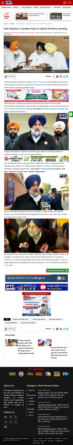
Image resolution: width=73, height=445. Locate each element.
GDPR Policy (36, 443)
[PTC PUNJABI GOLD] (39, 374)
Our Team (51, 440)
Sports (31, 415)
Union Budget (46, 169)
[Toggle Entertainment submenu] (51, 7)
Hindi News (67, 7)
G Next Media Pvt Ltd (13, 440)
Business (32, 390)
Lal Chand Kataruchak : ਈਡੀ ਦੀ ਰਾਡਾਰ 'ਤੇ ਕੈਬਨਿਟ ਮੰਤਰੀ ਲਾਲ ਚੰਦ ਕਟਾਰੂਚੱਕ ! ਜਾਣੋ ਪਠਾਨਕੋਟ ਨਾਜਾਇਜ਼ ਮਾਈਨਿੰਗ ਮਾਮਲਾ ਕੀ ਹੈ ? (53, 407)
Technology (30, 409)
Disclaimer (44, 440)
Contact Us (36, 440)
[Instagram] (60, 76)
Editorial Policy (49, 438)
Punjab (12, 23)
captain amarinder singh (20, 319)
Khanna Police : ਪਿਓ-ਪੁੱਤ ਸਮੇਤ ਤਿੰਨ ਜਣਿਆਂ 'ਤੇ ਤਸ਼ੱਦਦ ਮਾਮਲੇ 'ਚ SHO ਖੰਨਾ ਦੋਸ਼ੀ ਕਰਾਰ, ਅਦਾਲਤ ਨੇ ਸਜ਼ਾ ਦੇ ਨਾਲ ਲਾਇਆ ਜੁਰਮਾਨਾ (53, 395)
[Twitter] (53, 77)
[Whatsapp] (64, 76)
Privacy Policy (59, 440)
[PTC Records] (21, 374)
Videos (35, 7)
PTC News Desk (16, 32)
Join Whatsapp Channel (55, 270)
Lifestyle (32, 401)
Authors (65, 438)
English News (6, 7)
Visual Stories (27, 7)
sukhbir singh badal (39, 319)
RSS (42, 443)
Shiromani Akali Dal (55, 319)
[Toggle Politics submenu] (19, 7)
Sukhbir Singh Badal (40, 82)
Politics (15, 7)
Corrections (58, 438)
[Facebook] (57, 76)
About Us (40, 438)
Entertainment (45, 7)
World (31, 412)
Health (31, 398)
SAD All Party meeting (28, 322)
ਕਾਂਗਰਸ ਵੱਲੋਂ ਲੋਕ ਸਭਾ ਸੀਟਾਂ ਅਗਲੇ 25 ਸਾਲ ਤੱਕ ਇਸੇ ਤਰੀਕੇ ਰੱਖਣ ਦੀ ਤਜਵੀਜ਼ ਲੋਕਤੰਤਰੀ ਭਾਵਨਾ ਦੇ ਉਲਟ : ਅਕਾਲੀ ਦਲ (53, 419)
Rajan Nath (31, 32)
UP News (57, 7)
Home (5, 23)
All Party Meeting (11, 322)
